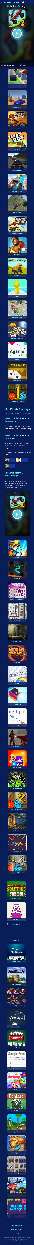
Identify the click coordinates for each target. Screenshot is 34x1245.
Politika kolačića (17, 1225)
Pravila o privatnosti (17, 1229)
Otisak (17, 1233)
